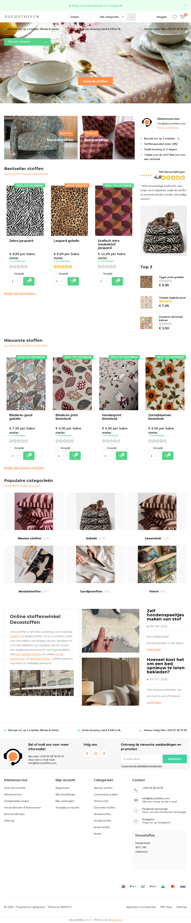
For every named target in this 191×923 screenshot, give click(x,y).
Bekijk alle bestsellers (20, 293)
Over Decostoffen (15, 788)
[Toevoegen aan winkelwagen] (29, 281)
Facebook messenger (155, 808)
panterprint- (17, 658)
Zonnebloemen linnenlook (159, 416)
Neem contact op (168, 127)
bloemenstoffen (40, 658)
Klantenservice (13, 794)
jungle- (60, 654)
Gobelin (95, 538)
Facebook (86, 753)
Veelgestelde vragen (16, 801)
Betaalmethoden (14, 814)
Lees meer (154, 649)
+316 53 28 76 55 (152, 788)
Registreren (63, 788)
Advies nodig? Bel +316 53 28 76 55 (165, 29)
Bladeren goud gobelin (20, 416)
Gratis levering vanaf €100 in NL (101, 29)
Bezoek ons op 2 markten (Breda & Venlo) (33, 29)
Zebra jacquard (21, 241)
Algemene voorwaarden (141, 907)
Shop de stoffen (95, 81)
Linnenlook (157, 538)
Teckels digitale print (172, 297)
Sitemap (9, 820)
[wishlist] (175, 16)
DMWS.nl (65, 907)
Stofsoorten (101, 801)
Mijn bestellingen (66, 794)
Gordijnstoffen (95, 591)
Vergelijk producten (67, 807)
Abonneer (174, 759)
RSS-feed (166, 907)
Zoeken (131, 17)
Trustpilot (117, 919)
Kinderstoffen (102, 827)
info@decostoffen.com (155, 798)
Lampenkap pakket (106, 794)
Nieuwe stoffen (34, 538)
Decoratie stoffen (104, 807)
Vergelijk (19, 273)
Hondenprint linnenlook (111, 416)
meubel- (15, 636)
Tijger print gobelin (171, 277)
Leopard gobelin (66, 241)
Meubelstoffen (34, 591)
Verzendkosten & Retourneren (22, 807)
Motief (97, 833)
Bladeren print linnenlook (67, 416)
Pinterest (104, 753)
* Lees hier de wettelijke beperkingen (141, 766)
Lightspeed (38, 907)
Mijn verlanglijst (65, 801)
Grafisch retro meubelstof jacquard (109, 244)
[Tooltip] (178, 139)
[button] (10, 154)
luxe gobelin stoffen (28, 654)
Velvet (157, 591)
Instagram (95, 753)
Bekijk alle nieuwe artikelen (24, 468)
